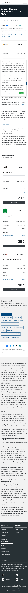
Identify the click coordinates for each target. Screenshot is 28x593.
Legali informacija (11, 93)
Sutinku (21, 93)
